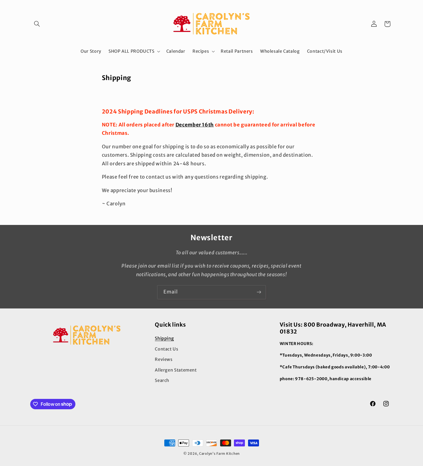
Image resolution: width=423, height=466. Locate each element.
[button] (36, 24)
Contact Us (166, 349)
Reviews (163, 359)
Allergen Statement (176, 370)
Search (162, 380)
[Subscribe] (259, 292)
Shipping (164, 338)
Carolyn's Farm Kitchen (219, 454)
